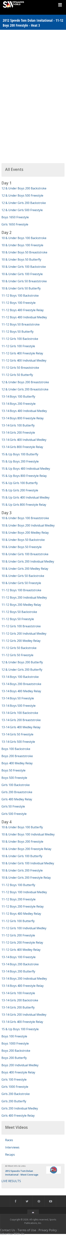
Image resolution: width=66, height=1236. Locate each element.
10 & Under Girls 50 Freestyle (21, 583)
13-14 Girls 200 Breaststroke (21, 720)
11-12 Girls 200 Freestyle (18, 935)
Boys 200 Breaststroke (17, 756)
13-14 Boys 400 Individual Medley (24, 411)
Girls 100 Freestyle (14, 1079)
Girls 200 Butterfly (13, 1101)
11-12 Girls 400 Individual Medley (23, 360)
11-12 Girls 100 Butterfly (18, 921)
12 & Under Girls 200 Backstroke (23, 203)
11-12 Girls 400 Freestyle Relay (22, 353)
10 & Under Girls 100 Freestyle (22, 274)
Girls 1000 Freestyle (14, 1087)
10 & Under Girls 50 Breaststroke (24, 281)
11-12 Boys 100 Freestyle (18, 303)
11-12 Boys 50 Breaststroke (20, 324)
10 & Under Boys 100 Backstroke (23, 238)
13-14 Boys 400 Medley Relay (21, 691)
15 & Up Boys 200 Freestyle (20, 461)
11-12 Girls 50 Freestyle (17, 655)
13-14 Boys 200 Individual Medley (24, 979)
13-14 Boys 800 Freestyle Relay (22, 418)
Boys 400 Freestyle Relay (18, 1072)
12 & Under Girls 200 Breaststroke (24, 389)
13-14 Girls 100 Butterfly (18, 425)
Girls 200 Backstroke (15, 1094)
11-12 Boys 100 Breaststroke (21, 590)
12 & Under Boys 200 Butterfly (22, 662)
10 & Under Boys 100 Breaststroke (25, 518)
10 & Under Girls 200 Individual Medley (27, 561)
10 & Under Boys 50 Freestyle (21, 547)
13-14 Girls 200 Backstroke (19, 1000)
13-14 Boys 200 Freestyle (18, 404)
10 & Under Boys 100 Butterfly (22, 827)
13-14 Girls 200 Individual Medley (23, 1015)
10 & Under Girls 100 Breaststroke (24, 554)
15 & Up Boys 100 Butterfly (19, 454)
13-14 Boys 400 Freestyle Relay (22, 986)
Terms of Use (26, 1230)
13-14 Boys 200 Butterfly (18, 971)
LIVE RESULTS (11, 1181)
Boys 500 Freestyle (14, 778)
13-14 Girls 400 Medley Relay (21, 727)
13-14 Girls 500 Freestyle (18, 742)
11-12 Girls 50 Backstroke (18, 648)
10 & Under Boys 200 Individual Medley (28, 525)
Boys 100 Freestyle (14, 1036)
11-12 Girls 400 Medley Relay (21, 950)
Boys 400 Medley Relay (17, 763)
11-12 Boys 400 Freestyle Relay (22, 310)
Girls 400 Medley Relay (16, 799)
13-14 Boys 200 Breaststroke (21, 684)
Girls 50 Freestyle (13, 806)
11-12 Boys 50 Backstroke (19, 612)
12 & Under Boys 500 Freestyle (22, 195)
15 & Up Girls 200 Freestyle (19, 490)
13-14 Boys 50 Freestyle (17, 698)
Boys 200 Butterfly (14, 1058)
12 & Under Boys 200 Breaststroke (25, 382)
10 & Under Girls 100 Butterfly (21, 856)
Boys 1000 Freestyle (15, 1043)
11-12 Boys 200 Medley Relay (21, 605)
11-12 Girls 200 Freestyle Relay (22, 942)
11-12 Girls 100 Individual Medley (23, 928)
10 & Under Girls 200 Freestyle (22, 870)
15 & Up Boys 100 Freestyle (20, 1029)
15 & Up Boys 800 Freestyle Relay (24, 476)
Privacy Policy (47, 1230)
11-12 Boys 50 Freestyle (17, 619)
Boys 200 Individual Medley (19, 1065)
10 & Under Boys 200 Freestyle (22, 842)
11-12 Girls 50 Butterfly (17, 375)
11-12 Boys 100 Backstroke (20, 296)
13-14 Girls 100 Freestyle (18, 993)
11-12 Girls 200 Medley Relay (21, 641)
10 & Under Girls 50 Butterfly (21, 288)
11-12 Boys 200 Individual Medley (24, 597)
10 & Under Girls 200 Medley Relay (24, 569)
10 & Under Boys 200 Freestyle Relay (26, 849)
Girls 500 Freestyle (14, 814)
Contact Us (7, 1230)
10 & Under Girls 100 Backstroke (23, 267)
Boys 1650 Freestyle (15, 217)
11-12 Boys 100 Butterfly (18, 885)
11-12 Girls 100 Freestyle (18, 346)
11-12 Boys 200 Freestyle (18, 899)
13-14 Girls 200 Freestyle (18, 433)
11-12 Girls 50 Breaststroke (20, 368)
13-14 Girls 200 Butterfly (18, 1007)
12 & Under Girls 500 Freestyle (22, 210)
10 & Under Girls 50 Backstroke (22, 576)
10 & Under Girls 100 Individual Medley (27, 863)
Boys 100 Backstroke (15, 749)
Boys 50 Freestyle (13, 770)
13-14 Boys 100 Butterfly (18, 396)
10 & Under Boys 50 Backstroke (23, 540)
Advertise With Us (12, 1234)
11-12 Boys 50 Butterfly (17, 332)
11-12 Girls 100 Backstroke (19, 339)
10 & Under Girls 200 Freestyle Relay (26, 878)
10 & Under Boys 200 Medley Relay (25, 533)
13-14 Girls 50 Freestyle (17, 734)
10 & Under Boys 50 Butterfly (21, 259)
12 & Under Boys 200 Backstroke (23, 188)
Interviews (12, 1147)
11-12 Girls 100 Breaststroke (21, 626)
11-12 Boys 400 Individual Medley (24, 317)
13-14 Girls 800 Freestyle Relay (22, 447)
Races (9, 1140)
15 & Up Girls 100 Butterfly (19, 483)
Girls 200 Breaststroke (16, 792)
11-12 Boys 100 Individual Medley (24, 892)
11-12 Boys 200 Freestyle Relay (22, 906)
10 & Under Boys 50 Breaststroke (24, 252)
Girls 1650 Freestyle (14, 224)
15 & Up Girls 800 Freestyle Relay (23, 505)
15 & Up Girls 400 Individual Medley (25, 497)
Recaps (10, 1155)
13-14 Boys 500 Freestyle (18, 706)
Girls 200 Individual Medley (19, 1108)
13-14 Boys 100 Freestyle (18, 957)
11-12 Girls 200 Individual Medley (23, 634)
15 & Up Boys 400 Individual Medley (25, 469)
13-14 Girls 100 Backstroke (19, 713)
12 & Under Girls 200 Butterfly (21, 670)
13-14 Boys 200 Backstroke (20, 964)
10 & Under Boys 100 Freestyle (22, 245)
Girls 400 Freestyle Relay (18, 1116)
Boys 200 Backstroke (15, 1051)
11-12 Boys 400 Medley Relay (21, 914)
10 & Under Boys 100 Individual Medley (28, 834)
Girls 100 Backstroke (15, 785)
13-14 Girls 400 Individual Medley (23, 440)
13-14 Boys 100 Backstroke (20, 677)
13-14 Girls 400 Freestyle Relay (22, 1022)
